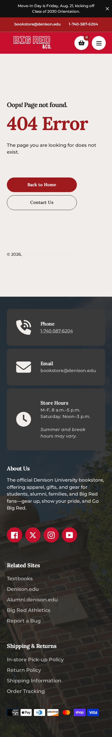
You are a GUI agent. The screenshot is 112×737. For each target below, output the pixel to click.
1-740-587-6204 (83, 24)
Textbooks (20, 579)
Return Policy (24, 670)
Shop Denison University (48, 254)
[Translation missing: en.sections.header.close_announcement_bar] (107, 9)
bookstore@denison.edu (37, 24)
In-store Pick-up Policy (35, 660)
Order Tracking (26, 691)
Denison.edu (23, 589)
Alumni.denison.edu (32, 600)
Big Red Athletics (28, 610)
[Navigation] (99, 43)
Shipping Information (34, 681)
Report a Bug (24, 621)
